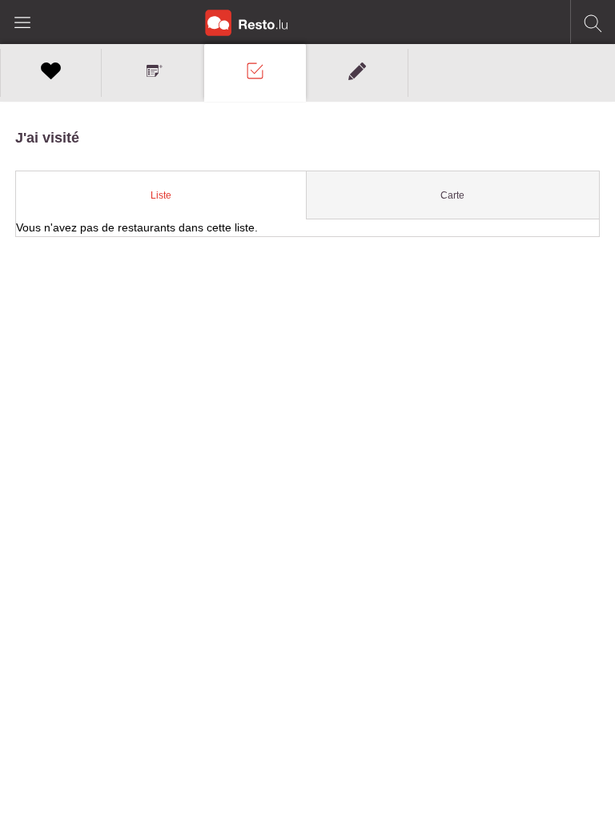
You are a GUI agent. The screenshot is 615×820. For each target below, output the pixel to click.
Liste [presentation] (161, 195)
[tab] (161, 195)
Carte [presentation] (452, 195)
